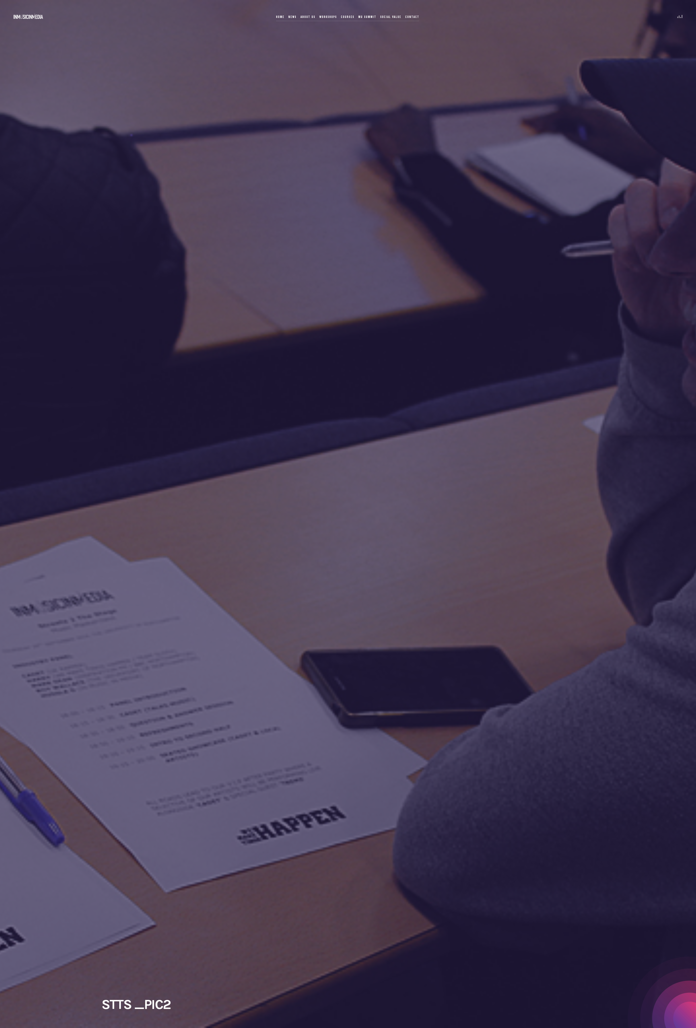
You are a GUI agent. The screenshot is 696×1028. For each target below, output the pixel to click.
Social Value (390, 16)
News (292, 16)
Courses (347, 16)
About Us (308, 16)
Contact (412, 16)
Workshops (328, 16)
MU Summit (367, 16)
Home (280, 16)
